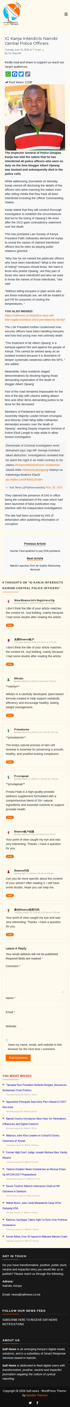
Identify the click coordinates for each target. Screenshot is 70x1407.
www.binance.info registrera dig (34, 600)
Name (10, 998)
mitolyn (18, 678)
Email (10, 1012)
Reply (9, 625)
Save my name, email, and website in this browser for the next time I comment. (35, 1047)
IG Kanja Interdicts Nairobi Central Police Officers (31, 41)
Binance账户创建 (24, 831)
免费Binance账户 (24, 639)
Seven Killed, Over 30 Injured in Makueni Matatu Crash (36, 1236)
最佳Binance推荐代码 (26, 909)
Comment (13, 966)
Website (11, 1026)
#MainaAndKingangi (35, 469)
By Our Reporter (13, 53)
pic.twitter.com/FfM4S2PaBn (24, 479)
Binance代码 (21, 870)
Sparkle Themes (37, 1395)
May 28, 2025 (54, 487)
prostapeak (21, 776)
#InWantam (52, 465)
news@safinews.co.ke (25, 1294)
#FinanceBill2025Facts (29, 465)
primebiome (21, 729)
